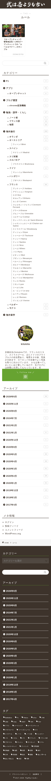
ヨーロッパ (31, 742)
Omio (15, 722)
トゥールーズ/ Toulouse (23, 236)
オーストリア (27, 140)
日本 (6, 754)
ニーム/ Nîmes (19, 249)
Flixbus (26, 717)
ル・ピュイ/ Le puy (21, 291)
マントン (20, 742)
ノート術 (27, 118)
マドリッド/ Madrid (21, 152)
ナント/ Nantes (19, 242)
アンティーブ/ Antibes (22, 189)
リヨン (42, 742)
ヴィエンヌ (24, 746)
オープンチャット (27, 93)
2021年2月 (26, 425)
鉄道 (20, 758)
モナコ (27, 308)
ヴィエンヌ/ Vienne (21, 301)
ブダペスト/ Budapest (22, 180)
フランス (28, 184)
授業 (31, 750)
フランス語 (28, 121)
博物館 (7, 750)
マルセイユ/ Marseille (22, 268)
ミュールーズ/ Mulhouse (23, 274)
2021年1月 (26, 432)
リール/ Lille (18, 288)
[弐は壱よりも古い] (25, 6)
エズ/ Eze (17, 195)
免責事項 (36, 774)
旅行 (39, 750)
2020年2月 (26, 476)
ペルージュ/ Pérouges (22, 262)
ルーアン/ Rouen (20, 294)
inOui (34, 717)
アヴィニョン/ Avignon (22, 192)
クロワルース (9, 730)
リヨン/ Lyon (18, 284)
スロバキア (27, 160)
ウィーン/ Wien (19, 144)
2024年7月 (26, 418)
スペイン (27, 148)
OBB (6, 722)
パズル (15, 738)
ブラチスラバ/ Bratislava (23, 164)
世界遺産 (36, 746)
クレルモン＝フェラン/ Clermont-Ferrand (27, 206)
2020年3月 (26, 468)
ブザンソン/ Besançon (22, 258)
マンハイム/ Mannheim (23, 172)
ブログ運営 (26, 100)
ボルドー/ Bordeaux (21, 265)
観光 (23, 754)
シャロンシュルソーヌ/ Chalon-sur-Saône (28, 224)
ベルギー (27, 305)
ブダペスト (8, 742)
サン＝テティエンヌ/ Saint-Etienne (28, 220)
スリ (36, 730)
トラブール (8, 734)
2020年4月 (26, 461)
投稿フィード (12, 526)
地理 (28, 125)
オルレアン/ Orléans (21, 198)
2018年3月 (26, 497)
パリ (23, 738)
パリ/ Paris (17, 252)
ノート (19, 734)
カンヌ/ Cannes (19, 202)
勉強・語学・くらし (26, 112)
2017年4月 (26, 505)
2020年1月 (26, 483)
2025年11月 (26, 404)
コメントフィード (14, 530)
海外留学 (26, 315)
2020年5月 (26, 454)
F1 (26, 81)
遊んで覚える (9, 758)
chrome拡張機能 (27, 105)
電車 (27, 758)
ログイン (9, 522)
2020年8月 (26, 447)
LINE (43, 717)
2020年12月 (26, 440)
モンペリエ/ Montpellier (23, 278)
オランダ (27, 137)
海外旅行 (26, 131)
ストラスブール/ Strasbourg (25, 229)
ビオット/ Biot (19, 255)
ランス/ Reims (19, 281)
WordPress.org (13, 533)
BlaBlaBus (8, 717)
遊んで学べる (42, 754)
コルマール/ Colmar (21, 217)
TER (31, 722)
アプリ (26, 88)
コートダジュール (24, 730)
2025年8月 (26, 411)
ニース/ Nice (18, 245)
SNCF (23, 722)
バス (6, 738)
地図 (15, 750)
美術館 (15, 754)
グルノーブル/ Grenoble (23, 214)
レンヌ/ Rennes (19, 297)
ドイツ (27, 168)
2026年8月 (26, 396)
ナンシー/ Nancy (20, 239)
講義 (31, 754)
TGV (39, 722)
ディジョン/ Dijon (20, 232)
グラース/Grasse (20, 210)
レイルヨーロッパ (10, 746)
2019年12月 (26, 490)
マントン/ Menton (20, 271)
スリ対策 (27, 156)
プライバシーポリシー (20, 774)
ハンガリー (27, 176)
